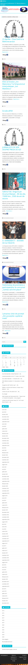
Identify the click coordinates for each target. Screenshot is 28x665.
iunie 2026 (4, 409)
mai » (7, 367)
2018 (3, 620)
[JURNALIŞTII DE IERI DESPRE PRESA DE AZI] (14, 137)
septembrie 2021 (5, 462)
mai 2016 (4, 569)
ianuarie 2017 (5, 553)
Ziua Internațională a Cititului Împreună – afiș (11, 373)
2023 (3, 632)
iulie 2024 (4, 412)
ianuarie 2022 (5, 455)
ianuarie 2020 (5, 486)
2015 (3, 613)
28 (14, 365)
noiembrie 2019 (5, 488)
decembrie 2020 (5, 476)
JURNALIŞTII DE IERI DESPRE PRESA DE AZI (11, 148)
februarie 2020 (5, 483)
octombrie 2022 (5, 443)
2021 (3, 627)
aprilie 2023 (4, 428)
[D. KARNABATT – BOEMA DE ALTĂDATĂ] (14, 230)
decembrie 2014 (5, 603)
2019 (3, 622)
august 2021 (4, 464)
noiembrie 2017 (5, 536)
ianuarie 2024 (5, 414)
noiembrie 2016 (5, 555)
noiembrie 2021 (5, 459)
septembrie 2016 (5, 560)
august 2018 (4, 521)
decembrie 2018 (5, 512)
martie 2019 (4, 505)
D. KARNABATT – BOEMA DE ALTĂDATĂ (13, 241)
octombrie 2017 (5, 538)
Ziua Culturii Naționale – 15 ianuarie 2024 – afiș (12, 378)
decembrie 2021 (5, 457)
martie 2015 (4, 595)
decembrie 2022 (5, 438)
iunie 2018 (4, 526)
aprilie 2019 (4, 502)
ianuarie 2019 (5, 510)
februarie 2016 (5, 576)
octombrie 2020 (5, 479)
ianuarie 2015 (5, 600)
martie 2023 (4, 431)
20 (10, 364)
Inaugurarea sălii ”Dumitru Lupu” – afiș (10, 385)
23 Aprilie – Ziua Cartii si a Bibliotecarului (13, 40)
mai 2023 (4, 426)
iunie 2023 (4, 424)
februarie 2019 (5, 507)
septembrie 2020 (5, 481)
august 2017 (4, 543)
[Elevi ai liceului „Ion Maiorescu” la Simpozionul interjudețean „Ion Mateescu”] (14, 72)
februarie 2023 (5, 433)
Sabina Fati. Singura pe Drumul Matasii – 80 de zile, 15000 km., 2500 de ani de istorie (14, 195)
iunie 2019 (4, 498)
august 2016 (4, 562)
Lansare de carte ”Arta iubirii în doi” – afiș (10, 391)
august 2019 (4, 495)
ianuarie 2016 (5, 579)
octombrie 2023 (5, 419)
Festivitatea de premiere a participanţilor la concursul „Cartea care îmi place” (13, 287)
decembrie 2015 (5, 581)
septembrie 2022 (5, 445)
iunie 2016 (4, 567)
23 (20, 364)
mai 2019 (4, 500)
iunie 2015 (4, 591)
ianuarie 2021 (5, 474)
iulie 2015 (4, 588)
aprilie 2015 (4, 593)
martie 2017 (4, 550)
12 (5, 362)
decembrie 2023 (5, 416)
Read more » (5, 52)
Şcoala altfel (7, 111)
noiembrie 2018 (5, 514)
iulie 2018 (4, 524)
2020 (3, 625)
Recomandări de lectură (8, 218)
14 (14, 362)
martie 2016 (4, 574)
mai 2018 (4, 529)
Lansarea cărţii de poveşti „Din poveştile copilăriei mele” (13, 316)
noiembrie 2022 (5, 440)
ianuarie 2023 (5, 436)
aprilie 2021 (4, 471)
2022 (3, 629)
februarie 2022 (5, 452)
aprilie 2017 (4, 548)
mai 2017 (4, 545)
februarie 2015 (5, 598)
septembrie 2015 (5, 586)
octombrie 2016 (5, 557)
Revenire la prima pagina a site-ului (9, 649)
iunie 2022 (4, 450)
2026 (3, 637)
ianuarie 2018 (5, 533)
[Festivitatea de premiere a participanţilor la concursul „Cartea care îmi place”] (14, 275)
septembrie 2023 (5, 421)
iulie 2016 (4, 564)
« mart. (3, 367)
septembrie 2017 (5, 541)
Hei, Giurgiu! (4, 394)
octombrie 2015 (5, 584)
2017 (3, 617)
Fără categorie (5, 639)
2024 (3, 634)
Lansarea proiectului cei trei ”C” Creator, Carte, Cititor (13, 376)
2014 (3, 610)
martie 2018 (4, 531)
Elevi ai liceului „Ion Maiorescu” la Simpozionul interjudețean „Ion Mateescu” (13, 85)
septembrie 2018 (5, 519)
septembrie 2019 (5, 493)
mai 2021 (4, 469)
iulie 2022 (4, 447)
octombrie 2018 (5, 517)
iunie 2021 (4, 467)
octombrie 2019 (5, 490)
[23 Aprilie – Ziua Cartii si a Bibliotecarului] (14, 29)
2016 (4, 59)
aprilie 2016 (4, 572)
